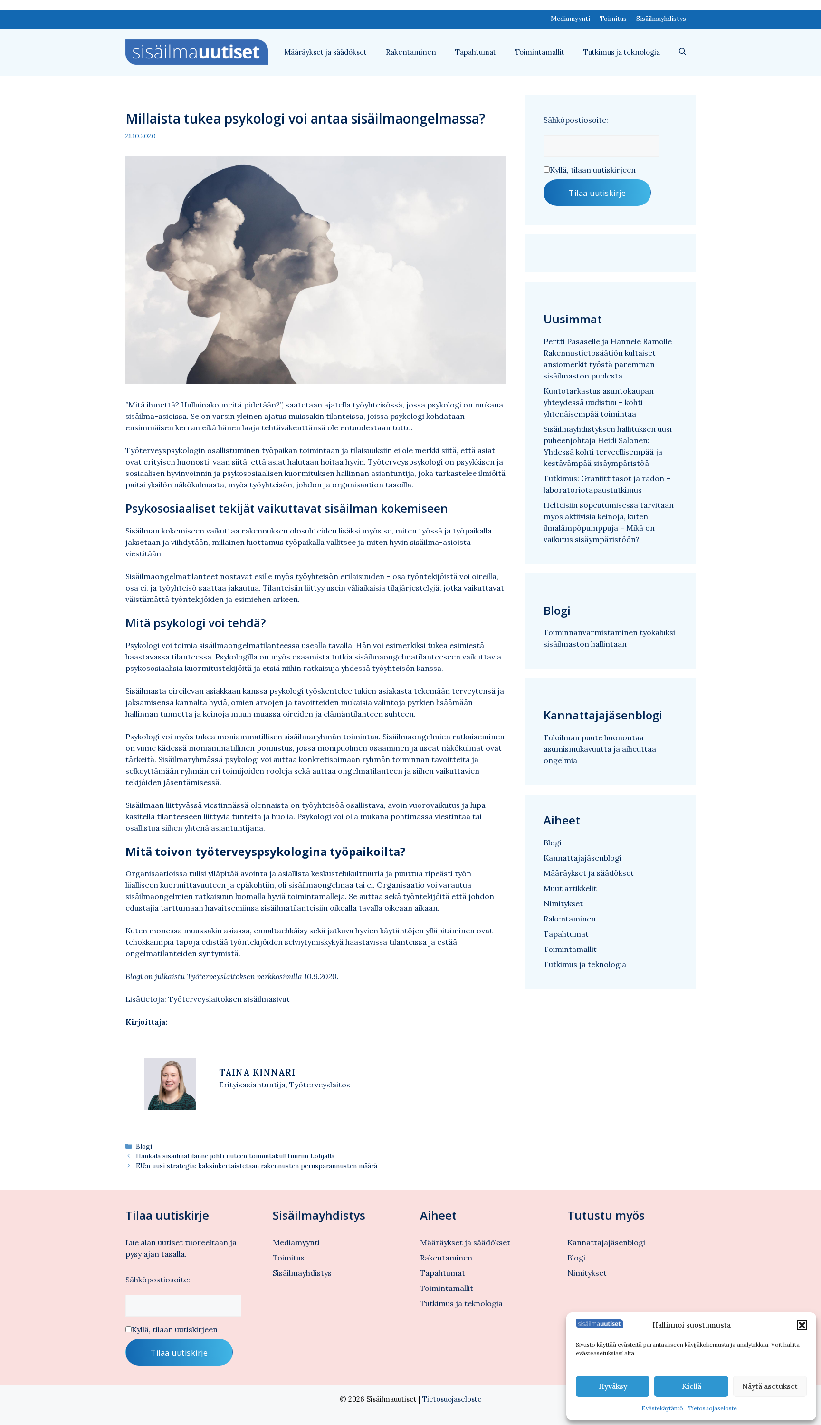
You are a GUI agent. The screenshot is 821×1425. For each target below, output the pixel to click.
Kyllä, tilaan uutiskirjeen (593, 169)
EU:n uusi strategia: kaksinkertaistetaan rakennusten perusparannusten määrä (256, 1166)
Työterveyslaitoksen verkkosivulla (244, 976)
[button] (802, 1325)
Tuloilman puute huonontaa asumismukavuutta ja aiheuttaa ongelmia (600, 749)
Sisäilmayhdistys (661, 19)
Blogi (144, 1146)
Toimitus (613, 19)
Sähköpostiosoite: (576, 120)
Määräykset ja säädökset (325, 52)
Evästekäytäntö (662, 1408)
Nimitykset (563, 903)
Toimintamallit (539, 52)
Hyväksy (613, 1386)
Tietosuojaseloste (712, 1408)
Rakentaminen (411, 52)
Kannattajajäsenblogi (582, 858)
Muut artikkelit (570, 888)
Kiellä (691, 1386)
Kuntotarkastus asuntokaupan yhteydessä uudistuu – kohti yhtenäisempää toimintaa (599, 402)
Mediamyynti (570, 19)
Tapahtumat (475, 52)
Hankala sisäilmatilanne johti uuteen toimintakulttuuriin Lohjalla (235, 1156)
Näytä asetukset (770, 1386)
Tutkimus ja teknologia (621, 52)
